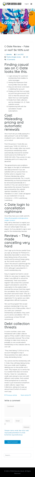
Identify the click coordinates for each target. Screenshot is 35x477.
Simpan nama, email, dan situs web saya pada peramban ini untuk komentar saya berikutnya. (16, 432)
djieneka (9, 54)
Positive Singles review (13, 19)
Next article (25, 395)
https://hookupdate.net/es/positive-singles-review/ (16, 219)
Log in (27, 4)
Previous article (11, 395)
